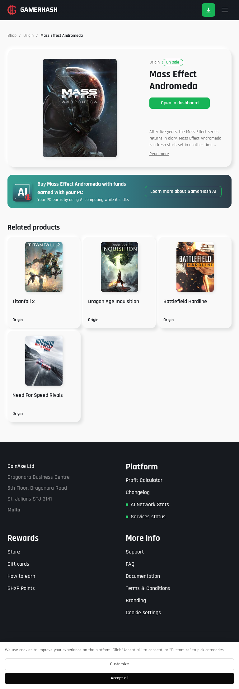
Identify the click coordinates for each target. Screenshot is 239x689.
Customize (119, 664)
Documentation (143, 576)
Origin (28, 35)
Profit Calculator (144, 480)
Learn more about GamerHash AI (183, 191)
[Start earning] (208, 10)
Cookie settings (143, 612)
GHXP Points (21, 588)
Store (13, 551)
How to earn (21, 576)
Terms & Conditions (148, 588)
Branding (136, 600)
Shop (11, 35)
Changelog (138, 492)
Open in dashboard (180, 103)
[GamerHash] (32, 10)
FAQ (130, 564)
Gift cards (18, 564)
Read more (159, 154)
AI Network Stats (150, 504)
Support (135, 551)
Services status (148, 516)
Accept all (119, 678)
